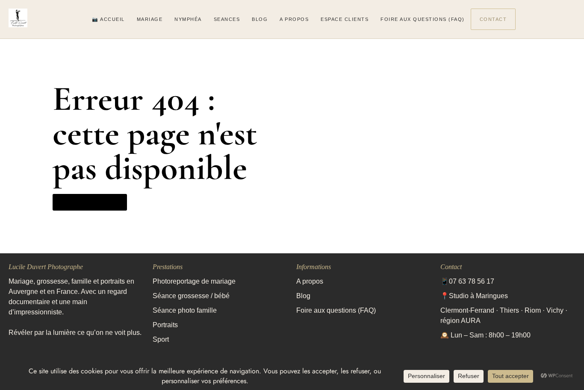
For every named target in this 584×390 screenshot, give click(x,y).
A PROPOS (294, 19)
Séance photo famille (185, 310)
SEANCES (227, 19)
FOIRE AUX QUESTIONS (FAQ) (422, 19)
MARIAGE (150, 19)
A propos (309, 281)
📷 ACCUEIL (108, 19)
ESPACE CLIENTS (345, 19)
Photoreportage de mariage (195, 281)
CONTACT (493, 19)
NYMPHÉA (188, 19)
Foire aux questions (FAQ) (336, 310)
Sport (161, 339)
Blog (303, 295)
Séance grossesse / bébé (191, 295)
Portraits (165, 324)
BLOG (260, 19)
